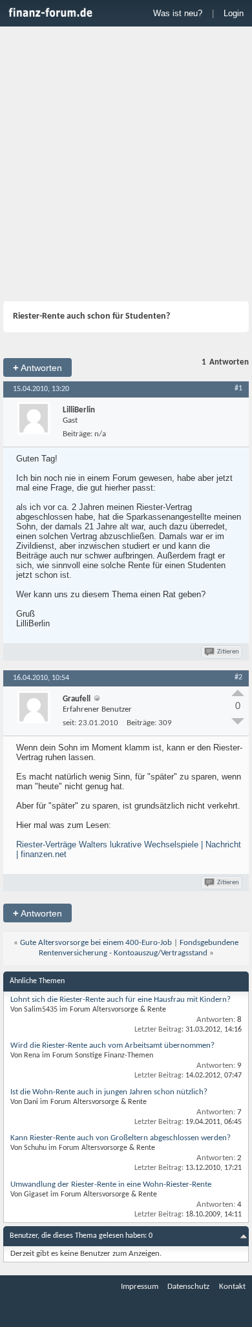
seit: (69, 723)
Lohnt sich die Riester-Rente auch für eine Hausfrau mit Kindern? (120, 999)
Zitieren (228, 651)
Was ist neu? (177, 13)
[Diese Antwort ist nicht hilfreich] (237, 721)
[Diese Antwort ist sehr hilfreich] (237, 692)
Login (234, 13)
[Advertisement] (126, 165)
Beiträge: (77, 434)
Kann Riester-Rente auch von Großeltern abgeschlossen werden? (120, 1138)
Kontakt (232, 1286)
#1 (238, 388)
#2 (238, 677)
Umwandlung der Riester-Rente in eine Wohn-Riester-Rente (110, 1184)
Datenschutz (188, 1286)
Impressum (139, 1286)
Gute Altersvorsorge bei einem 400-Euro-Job (96, 943)
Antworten (37, 367)
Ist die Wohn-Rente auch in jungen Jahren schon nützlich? (108, 1092)
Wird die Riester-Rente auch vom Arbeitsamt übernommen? (112, 1045)
